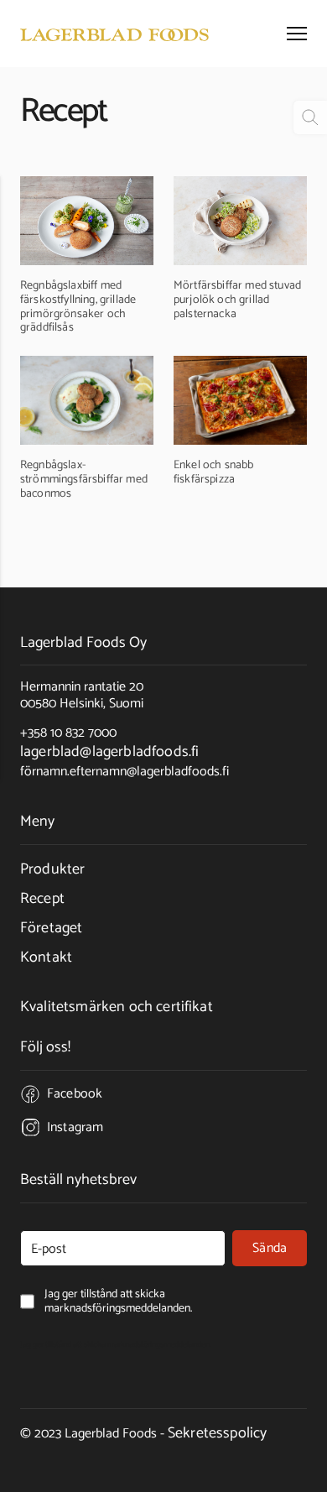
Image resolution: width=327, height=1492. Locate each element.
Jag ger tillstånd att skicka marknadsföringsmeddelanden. (115, 1344)
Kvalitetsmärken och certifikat (116, 1007)
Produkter (52, 869)
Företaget (51, 928)
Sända (269, 1248)
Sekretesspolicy (217, 1433)
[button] (297, 33)
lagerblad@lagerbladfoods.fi (109, 751)
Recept (42, 898)
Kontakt (46, 957)
